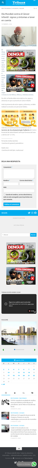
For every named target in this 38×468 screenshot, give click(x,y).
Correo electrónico (26, 180)
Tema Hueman (29, 458)
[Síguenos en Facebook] (35, 213)
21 (29, 375)
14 (29, 372)
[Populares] (14, 393)
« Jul (3, 384)
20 (24, 375)
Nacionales (23, 398)
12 (19, 372)
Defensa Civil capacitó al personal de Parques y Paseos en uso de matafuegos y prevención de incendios (23, 417)
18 (14, 375)
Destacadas (6, 8)
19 (19, 375)
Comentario (7, 167)
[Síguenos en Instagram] (32, 213)
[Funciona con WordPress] (13, 458)
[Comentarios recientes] (23, 393)
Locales (15, 8)
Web (4, 187)
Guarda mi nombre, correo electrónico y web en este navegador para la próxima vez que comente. (17, 197)
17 (8, 375)
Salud (21, 8)
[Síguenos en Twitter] (29, 213)
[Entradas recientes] (5, 393)
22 (34, 375)
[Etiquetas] (32, 393)
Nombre (6, 180)
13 (24, 372)
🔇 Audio (31, 311)
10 (8, 372)
